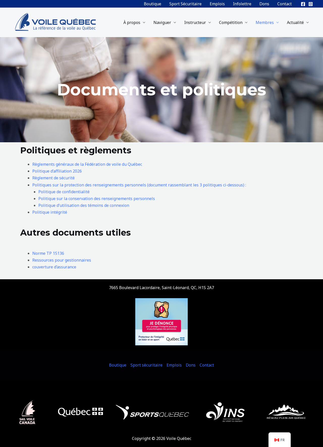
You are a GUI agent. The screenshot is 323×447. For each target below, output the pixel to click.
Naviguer (162, 22)
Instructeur (195, 22)
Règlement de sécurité (53, 178)
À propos (131, 22)
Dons (264, 4)
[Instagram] (310, 4)
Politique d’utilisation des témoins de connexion (83, 205)
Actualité (295, 22)
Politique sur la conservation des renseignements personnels (96, 198)
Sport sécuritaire (146, 365)
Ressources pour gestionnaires (61, 260)
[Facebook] (303, 4)
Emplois (217, 4)
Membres (265, 22)
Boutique (152, 4)
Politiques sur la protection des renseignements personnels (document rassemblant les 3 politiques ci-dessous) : (139, 185)
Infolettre (242, 4)
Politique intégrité (49, 212)
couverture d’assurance (54, 267)
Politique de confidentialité (64, 191)
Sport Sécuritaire (185, 4)
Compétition (231, 22)
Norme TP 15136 (48, 253)
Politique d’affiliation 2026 (57, 171)
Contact (284, 4)
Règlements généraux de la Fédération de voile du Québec (87, 164)
